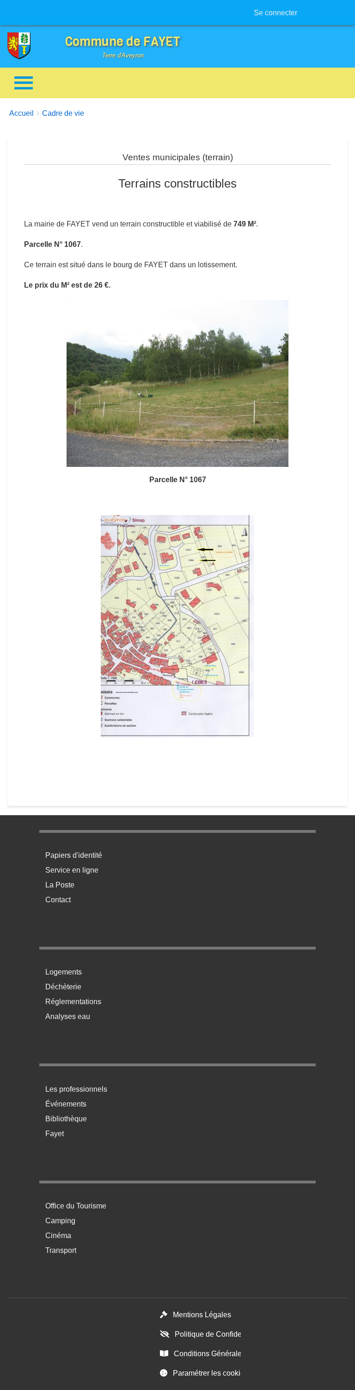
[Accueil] (25, 45)
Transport (60, 1250)
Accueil (21, 113)
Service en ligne (71, 870)
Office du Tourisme (75, 1206)
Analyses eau (67, 1016)
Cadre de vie (63, 113)
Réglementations (73, 1002)
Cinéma (58, 1235)
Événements (65, 1104)
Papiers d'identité (73, 855)
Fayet (54, 1134)
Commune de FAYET (122, 41)
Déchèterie (63, 987)
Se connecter (275, 13)
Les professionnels (76, 1089)
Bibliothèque (66, 1119)
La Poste (59, 885)
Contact (58, 900)
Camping (60, 1221)
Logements (63, 972)
